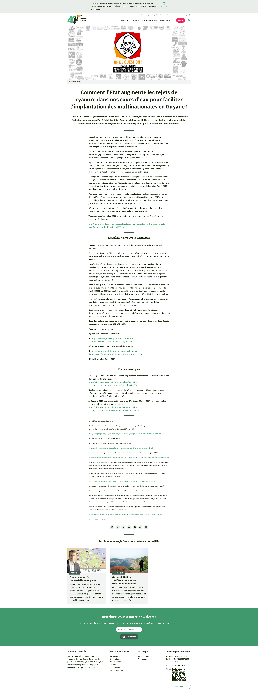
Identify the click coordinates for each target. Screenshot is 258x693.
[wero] (168, 669)
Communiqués (115, 659)
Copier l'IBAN (178, 686)
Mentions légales (116, 670)
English (148, 15)
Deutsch (141, 15)
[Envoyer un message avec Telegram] (123, 527)
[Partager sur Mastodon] (135, 527)
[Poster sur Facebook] (118, 527)
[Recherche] (189, 20)
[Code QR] (146, 527)
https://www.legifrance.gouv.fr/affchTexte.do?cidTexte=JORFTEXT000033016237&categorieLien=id (122, 481)
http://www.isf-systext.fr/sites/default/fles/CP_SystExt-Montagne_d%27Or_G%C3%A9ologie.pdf (121, 448)
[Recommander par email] (140, 527)
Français (133, 15)
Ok (164, 5)
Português (170, 15)
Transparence (115, 667)
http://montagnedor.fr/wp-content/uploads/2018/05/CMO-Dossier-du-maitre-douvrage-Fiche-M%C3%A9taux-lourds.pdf (129, 458)
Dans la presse (115, 662)
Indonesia (179, 15)
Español (155, 15)
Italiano (162, 15)
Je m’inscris (130, 636)
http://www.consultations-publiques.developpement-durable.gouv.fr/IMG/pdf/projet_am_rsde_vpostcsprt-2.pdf (126, 515)
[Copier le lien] (112, 527)
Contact (113, 664)
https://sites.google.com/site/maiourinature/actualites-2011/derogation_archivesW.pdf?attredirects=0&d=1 (125, 434)
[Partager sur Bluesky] (129, 527)
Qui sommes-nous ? (117, 656)
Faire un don (142, 659)
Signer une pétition (145, 656)
